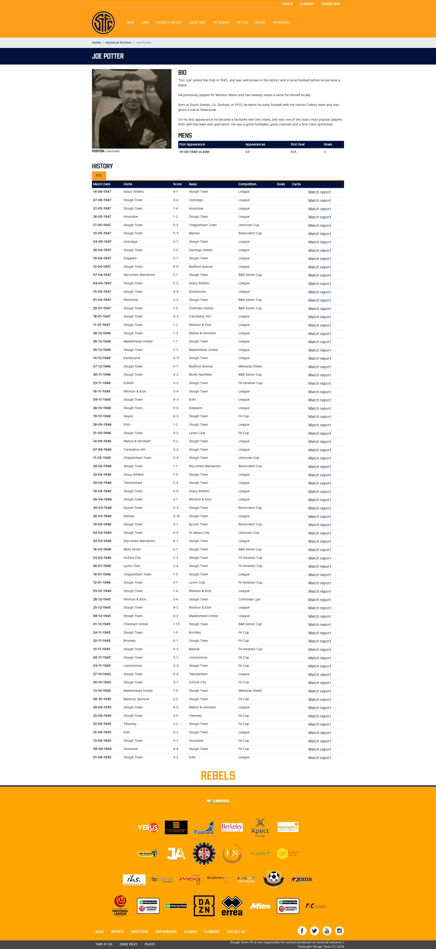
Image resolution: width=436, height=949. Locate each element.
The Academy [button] (221, 22)
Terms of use (104, 944)
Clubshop (307, 3)
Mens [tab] (99, 175)
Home (96, 42)
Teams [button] (145, 22)
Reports (117, 931)
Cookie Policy (128, 944)
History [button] (260, 22)
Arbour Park (331, 3)
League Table (197, 22)
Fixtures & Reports (169, 22)
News (130, 22)
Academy (190, 931)
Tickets (287, 3)
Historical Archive (118, 42)
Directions (140, 931)
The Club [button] (242, 22)
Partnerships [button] (281, 22)
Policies (150, 944)
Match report (319, 192)
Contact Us (236, 931)
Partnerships (166, 931)
